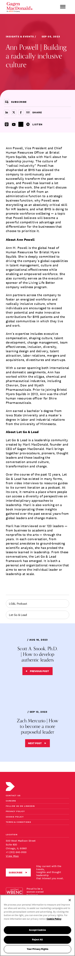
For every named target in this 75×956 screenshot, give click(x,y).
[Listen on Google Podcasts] (20, 124)
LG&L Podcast (18, 603)
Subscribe (16, 872)
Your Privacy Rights (37, 949)
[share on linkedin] (6, 112)
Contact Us (13, 796)
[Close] (70, 900)
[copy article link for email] (28, 112)
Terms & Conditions (18, 822)
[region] (37, 925)
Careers (11, 801)
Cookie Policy (15, 817)
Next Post (35, 743)
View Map (12, 856)
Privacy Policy (15, 811)
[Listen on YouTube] (13, 124)
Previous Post (39, 671)
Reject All (37, 939)
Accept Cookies (37, 929)
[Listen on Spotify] (28, 124)
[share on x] (13, 112)
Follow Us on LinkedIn (20, 806)
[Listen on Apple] (6, 124)
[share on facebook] (20, 112)
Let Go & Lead (18, 615)
